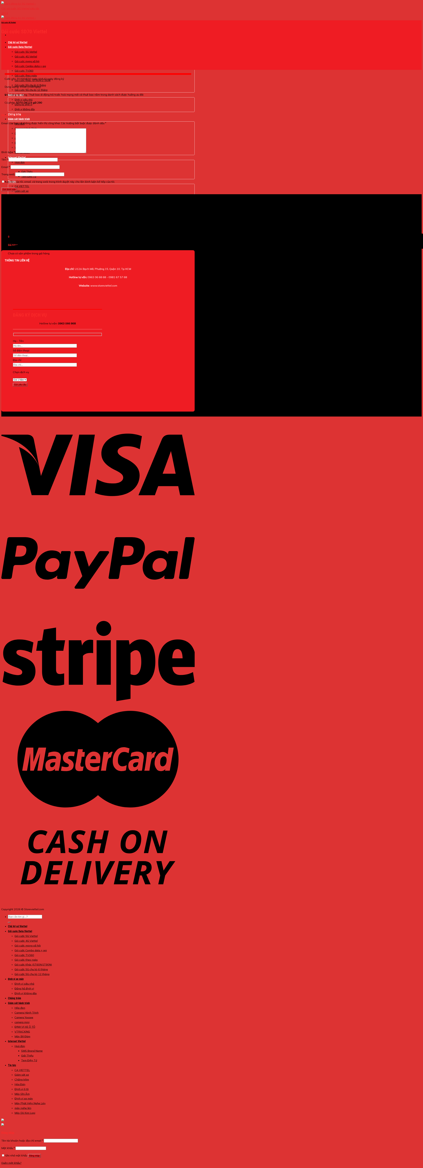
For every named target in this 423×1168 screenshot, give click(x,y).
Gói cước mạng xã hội (27, 61)
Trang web (8, 174)
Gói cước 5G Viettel (26, 51)
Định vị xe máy (16, 979)
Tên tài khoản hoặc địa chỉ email (22, 1140)
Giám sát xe (22, 191)
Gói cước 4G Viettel (26, 56)
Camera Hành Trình (26, 1012)
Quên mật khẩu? (11, 1163)
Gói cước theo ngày (26, 959)
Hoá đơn (20, 162)
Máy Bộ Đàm (22, 1036)
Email (5, 167)
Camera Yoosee (24, 1017)
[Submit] (9, 922)
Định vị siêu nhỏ (24, 983)
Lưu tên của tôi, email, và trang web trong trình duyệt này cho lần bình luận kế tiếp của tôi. (60, 181)
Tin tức (12, 1065)
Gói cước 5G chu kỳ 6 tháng (31, 969)
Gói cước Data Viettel (20, 47)
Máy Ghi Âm (22, 1093)
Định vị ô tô (22, 1089)
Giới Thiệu (27, 171)
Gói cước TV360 (24, 70)
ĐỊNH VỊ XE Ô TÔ (25, 1026)
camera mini (22, 1022)
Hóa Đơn (20, 1084)
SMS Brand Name (32, 1050)
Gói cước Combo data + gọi (30, 66)
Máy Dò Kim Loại (25, 1112)
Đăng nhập (34, 1155)
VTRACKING (22, 1031)
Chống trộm (21, 195)
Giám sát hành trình (19, 119)
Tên (4, 159)
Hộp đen (20, 1007)
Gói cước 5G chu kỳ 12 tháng (32, 974)
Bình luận (8, 152)
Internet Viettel (17, 1041)
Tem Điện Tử (29, 1060)
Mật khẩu (8, 1148)
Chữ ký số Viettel (17, 42)
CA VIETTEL (22, 186)
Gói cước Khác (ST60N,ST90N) (33, 964)
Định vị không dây (25, 109)
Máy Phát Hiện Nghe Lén (30, 1103)
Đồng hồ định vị (24, 988)
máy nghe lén (23, 1108)
